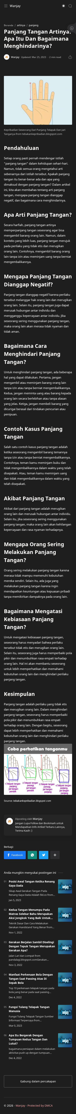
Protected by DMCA (40, 1105)
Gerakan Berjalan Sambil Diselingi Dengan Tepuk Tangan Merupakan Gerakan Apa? (32, 946)
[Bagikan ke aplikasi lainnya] (55, 855)
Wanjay (15, 6)
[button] (63, 6)
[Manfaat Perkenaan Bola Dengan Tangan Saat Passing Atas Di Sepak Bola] (65, 979)
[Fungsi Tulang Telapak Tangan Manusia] (65, 1012)
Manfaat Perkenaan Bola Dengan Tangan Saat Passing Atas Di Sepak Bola (31, 979)
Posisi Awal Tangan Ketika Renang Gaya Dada (32, 883)
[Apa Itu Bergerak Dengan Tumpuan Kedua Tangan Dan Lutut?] (65, 1040)
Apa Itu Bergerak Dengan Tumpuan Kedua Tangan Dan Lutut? (28, 1039)
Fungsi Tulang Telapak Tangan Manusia (29, 1009)
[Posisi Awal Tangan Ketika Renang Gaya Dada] (65, 886)
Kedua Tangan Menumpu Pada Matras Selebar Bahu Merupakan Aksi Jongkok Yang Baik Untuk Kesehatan (31, 914)
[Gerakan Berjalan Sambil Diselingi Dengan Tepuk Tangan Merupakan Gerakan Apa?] (65, 947)
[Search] (70, 6)
